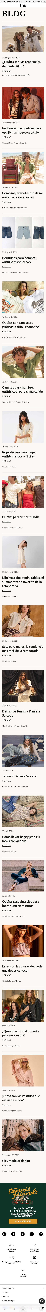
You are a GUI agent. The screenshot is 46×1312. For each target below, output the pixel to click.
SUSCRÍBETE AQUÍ (23, 1221)
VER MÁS (6, 71)
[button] (4, 1309)
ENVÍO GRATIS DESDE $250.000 (11, 2)
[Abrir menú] (23, 1308)
